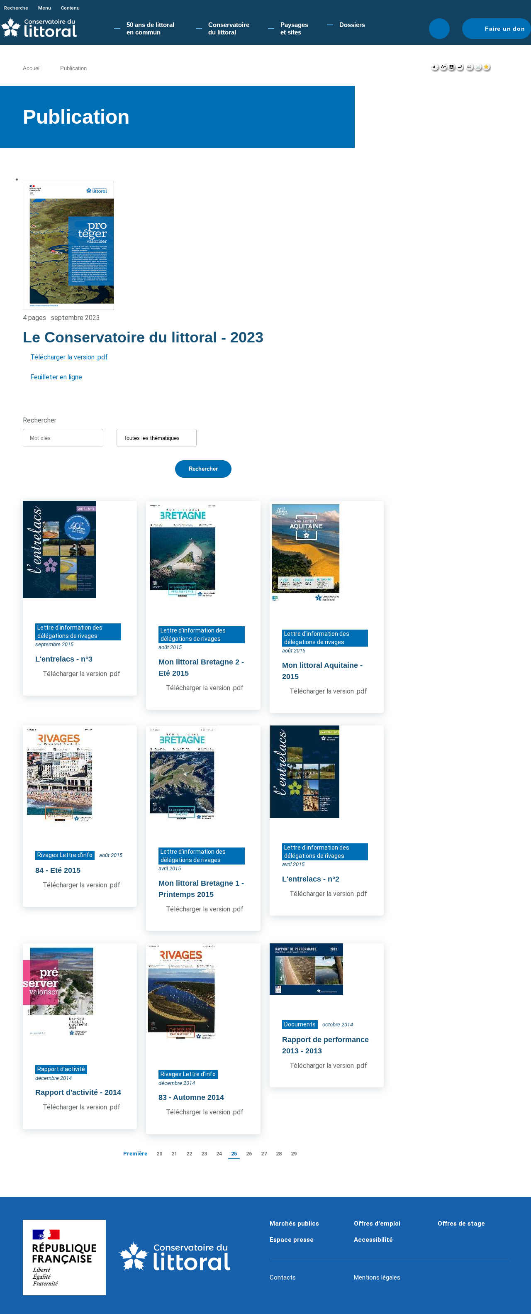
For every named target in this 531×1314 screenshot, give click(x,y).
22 (189, 1153)
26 (249, 1153)
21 (174, 1153)
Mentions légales (377, 1277)
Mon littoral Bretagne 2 (198, 662)
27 (264, 1153)
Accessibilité (373, 1239)
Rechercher (439, 28)
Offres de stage (461, 1223)
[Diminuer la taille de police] (435, 69)
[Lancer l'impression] (470, 69)
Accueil (32, 68)
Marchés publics (294, 1223)
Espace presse (292, 1239)
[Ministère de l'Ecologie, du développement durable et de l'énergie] (64, 1257)
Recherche (16, 8)
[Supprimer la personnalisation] (459, 69)
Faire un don (505, 28)
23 (204, 1153)
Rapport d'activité (66, 1092)
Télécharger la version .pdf (69, 357)
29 (294, 1153)
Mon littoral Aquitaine (320, 665)
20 (159, 1153)
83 (162, 1097)
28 (279, 1153)
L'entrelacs (54, 659)
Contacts (283, 1277)
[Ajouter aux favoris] (486, 69)
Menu (44, 8)
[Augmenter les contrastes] (451, 69)
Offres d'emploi (377, 1223)
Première (135, 1153)
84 (39, 870)
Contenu (70, 8)
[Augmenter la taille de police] (443, 69)
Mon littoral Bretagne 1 (198, 883)
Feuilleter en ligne (56, 377)
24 (219, 1153)
